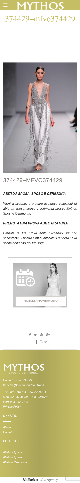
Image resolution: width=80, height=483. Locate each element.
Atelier (7, 427)
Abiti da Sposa (12, 452)
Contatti (8, 432)
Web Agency (48, 480)
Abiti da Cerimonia (15, 462)
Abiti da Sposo (12, 457)
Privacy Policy (12, 406)
